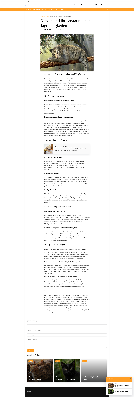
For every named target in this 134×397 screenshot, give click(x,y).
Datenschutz (99, 1)
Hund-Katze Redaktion (46, 29)
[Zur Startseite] (29, 4)
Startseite (76, 5)
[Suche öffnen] (108, 9)
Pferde (97, 5)
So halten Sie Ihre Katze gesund (34, 9)
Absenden (31, 350)
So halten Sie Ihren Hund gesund (54, 9)
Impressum (105, 1)
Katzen (90, 5)
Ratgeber (104, 5)
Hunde (83, 5)
